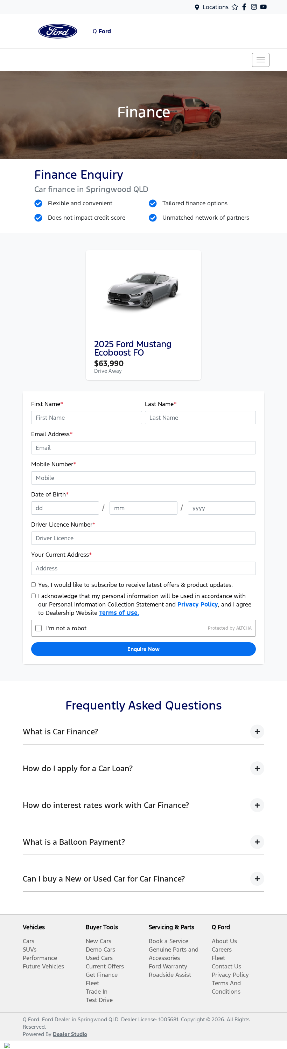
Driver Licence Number (63, 524)
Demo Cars (100, 949)
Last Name (161, 404)
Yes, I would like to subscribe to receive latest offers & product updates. (135, 585)
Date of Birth (50, 494)
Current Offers (105, 966)
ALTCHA (244, 628)
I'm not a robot (66, 628)
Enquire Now (143, 649)
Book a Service (168, 941)
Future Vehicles (43, 966)
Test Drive (99, 1000)
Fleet (92, 983)
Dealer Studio (70, 1034)
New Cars (98, 941)
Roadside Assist (170, 975)
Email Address (52, 434)
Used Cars (99, 958)
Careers (222, 949)
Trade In (96, 991)
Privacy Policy (197, 604)
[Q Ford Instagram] (255, 7)
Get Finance (102, 975)
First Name (47, 404)
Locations (216, 7)
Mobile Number (53, 464)
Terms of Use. (119, 613)
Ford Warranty (168, 966)
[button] (261, 60)
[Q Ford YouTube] (265, 7)
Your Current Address (61, 554)
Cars (28, 941)
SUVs (29, 949)
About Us (224, 941)
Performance (40, 958)
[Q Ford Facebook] (245, 7)
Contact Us (226, 966)
